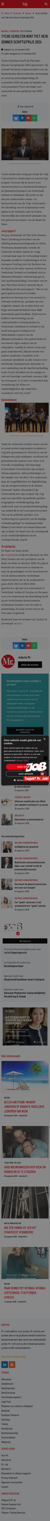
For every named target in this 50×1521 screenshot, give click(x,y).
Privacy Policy (22, 760)
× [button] (44, 739)
